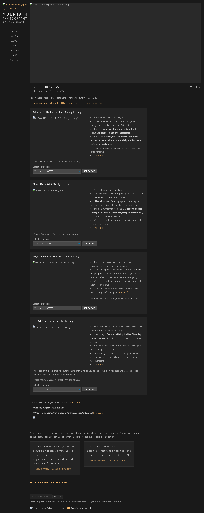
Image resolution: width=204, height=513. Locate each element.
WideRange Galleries (114, 502)
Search (15, 55)
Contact (15, 59)
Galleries (15, 31)
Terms (42, 502)
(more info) (99, 155)
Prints (15, 45)
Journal (15, 36)
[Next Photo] (199, 86)
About (14, 40)
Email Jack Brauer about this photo (48, 482)
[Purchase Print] (195, 86)
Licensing (15, 50)
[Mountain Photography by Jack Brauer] (15, 8)
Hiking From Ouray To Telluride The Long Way (82, 102)
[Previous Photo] (187, 86)
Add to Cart (90, 171)
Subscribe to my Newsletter (81, 508)
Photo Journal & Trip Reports (45, 102)
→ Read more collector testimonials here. (52, 468)
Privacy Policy (34, 502)
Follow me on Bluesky (55, 508)
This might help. (74, 402)
